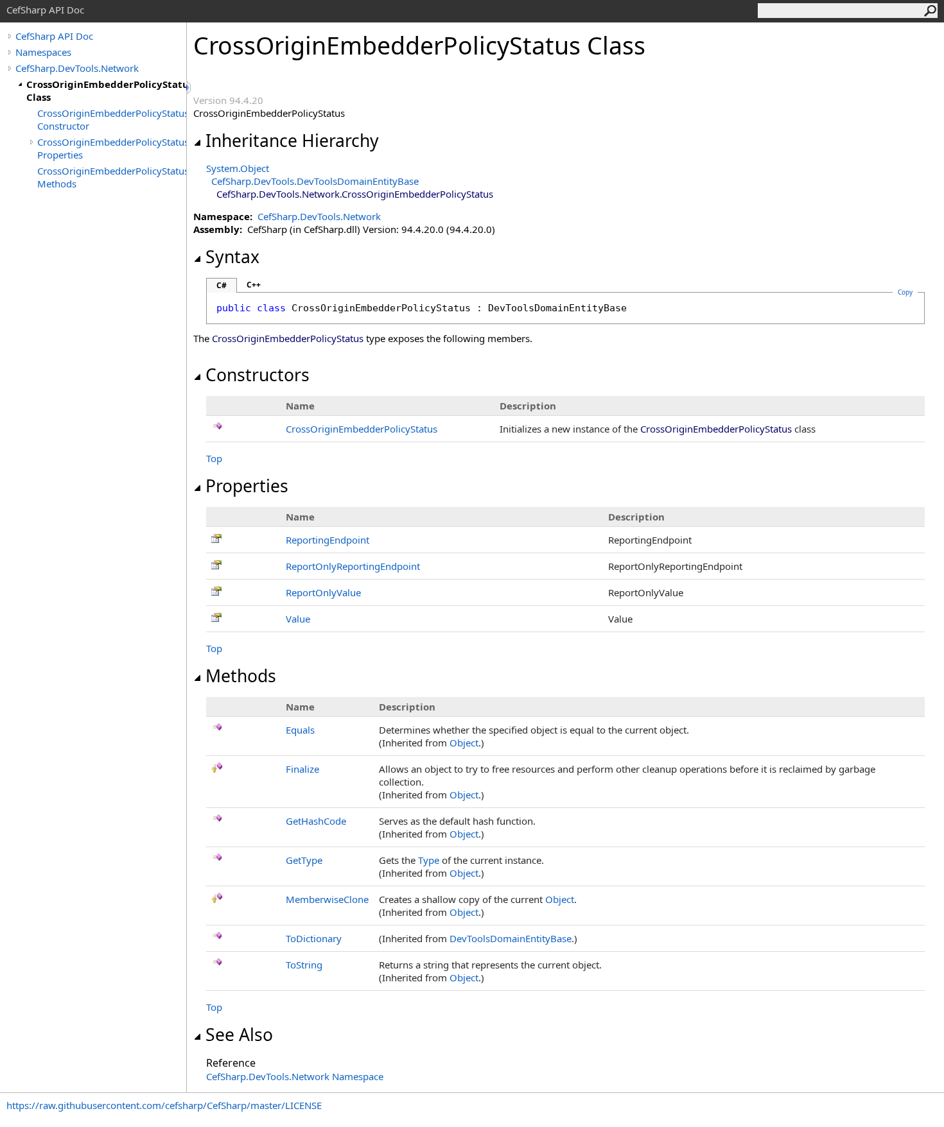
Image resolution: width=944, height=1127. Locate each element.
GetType (304, 860)
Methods (240, 675)
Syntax (232, 256)
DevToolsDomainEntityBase (511, 938)
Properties (246, 485)
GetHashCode (316, 820)
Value (298, 618)
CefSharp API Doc (54, 36)
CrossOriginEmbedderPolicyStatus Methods (111, 177)
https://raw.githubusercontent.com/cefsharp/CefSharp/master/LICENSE (164, 1105)
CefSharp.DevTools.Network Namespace (294, 1076)
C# (221, 285)
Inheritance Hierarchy (292, 140)
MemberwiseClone (327, 899)
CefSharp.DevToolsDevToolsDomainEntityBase (315, 181)
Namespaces (43, 52)
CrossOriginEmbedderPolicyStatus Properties (111, 148)
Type (428, 860)
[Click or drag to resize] (189, 87)
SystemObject (237, 168)
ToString (304, 964)
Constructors (257, 374)
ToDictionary (314, 938)
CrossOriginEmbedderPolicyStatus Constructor (111, 119)
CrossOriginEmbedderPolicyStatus (361, 428)
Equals (300, 729)
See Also (239, 1034)
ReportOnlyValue (323, 592)
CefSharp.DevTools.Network (77, 68)
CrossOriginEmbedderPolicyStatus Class (106, 90)
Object (464, 742)
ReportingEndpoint (327, 539)
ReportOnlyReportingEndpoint (353, 566)
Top (214, 458)
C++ (254, 284)
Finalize (302, 768)
